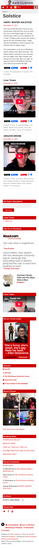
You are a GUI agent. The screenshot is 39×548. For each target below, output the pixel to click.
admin (7, 72)
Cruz (30, 125)
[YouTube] (11, 7)
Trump (19, 130)
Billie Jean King (29, 178)
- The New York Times (11, 268)
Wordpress (12, 536)
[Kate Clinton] (19, 4)
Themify (31, 534)
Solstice (26, 72)
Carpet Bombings (23, 125)
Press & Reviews (27, 525)
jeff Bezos (17, 181)
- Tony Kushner (8, 248)
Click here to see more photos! (13, 429)
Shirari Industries (15, 534)
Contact (10, 465)
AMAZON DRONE (12, 136)
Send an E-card (10, 380)
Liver (25, 127)
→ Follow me (7, 221)
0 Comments (28, 130)
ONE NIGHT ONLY (10, 454)
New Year (6, 183)
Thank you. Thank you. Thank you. (15, 447)
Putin (29, 127)
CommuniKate (16, 72)
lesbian (21, 127)
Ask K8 (7, 369)
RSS (19, 7)
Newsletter (29, 527)
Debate (6, 127)
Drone (5, 181)
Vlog (13, 125)
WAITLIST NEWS (9, 443)
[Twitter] (3, 7)
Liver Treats (10, 80)
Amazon (20, 178)
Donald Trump (13, 127)
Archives (6, 500)
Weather (6, 186)
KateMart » (21, 282)
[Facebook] (7, 7)
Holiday (10, 181)
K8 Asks (7, 373)
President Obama (15, 183)
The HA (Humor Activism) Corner (16, 376)
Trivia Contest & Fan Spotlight (16, 383)
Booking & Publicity (14, 527)
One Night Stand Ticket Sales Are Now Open (18, 450)
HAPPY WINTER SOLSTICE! (18, 22)
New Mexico (30, 181)
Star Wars (13, 130)
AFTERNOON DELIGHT (12, 440)
